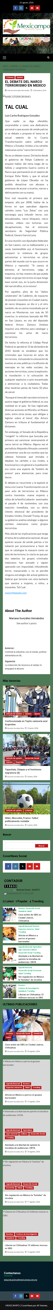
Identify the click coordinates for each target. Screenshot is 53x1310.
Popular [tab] (22, 901)
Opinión (20, 77)
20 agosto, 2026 (33, 1051)
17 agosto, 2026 (33, 1202)
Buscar (7, 835)
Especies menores (26, 929)
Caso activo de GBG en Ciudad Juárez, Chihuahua (29, 917)
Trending (22, 932)
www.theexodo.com (16, 592)
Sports (37, 714)
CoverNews (27, 1305)
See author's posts (27, 623)
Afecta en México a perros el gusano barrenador (28, 938)
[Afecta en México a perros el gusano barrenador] (9, 933)
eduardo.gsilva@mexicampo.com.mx (20, 1279)
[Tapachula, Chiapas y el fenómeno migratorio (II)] (26, 750)
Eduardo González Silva (15, 728)
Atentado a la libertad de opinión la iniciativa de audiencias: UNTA (30, 959)
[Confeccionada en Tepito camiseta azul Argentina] (26, 702)
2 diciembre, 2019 (39, 90)
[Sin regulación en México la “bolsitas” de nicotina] (9, 973)
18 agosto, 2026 (33, 1152)
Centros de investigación (28, 988)
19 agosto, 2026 (33, 1102)
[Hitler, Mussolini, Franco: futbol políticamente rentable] (26, 798)
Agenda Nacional (25, 926)
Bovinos (21, 908)
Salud (29, 911)
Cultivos (33, 950)
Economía (37, 971)
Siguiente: (23, 665)
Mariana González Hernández (18, 90)
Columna (9, 77)
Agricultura (37, 947)
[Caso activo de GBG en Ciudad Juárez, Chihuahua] (9, 914)
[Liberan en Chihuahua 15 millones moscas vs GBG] (9, 991)
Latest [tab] (9, 901)
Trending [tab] (37, 901)
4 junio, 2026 (32, 777)
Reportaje (20, 762)
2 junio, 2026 (32, 825)
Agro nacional (24, 950)
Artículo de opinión (14, 714)
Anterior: (25, 652)
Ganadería (22, 911)
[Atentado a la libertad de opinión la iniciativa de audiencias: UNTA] (9, 954)
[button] (5, 57)
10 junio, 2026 (32, 728)
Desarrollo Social (32, 758)
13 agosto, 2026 (33, 1252)
